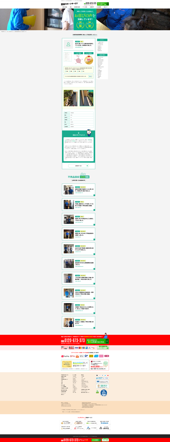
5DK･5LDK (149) (100, 63)
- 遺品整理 (74, 378)
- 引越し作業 (74, 382)
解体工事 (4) (99, 49)
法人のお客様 (63, 385)
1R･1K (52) (99, 58)
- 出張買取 (74, 386)
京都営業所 (72, 126)
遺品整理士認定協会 (65, 368)
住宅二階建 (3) (100, 71)
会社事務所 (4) (100, 70)
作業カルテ (62, 394)
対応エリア (105, 7)
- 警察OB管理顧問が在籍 (84, 381)
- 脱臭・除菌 (74, 392)
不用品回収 (77, 41)
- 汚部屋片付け (75, 387)
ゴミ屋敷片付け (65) (100, 42)
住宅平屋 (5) (99, 72)
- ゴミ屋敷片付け (75, 388)
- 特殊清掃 (74, 391)
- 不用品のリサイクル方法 (84, 382)
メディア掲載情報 (63, 386)
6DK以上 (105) (100, 64)
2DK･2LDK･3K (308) (100, 59)
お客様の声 (92, 7)
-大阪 (62, 380)
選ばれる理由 (65, 7)
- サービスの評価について (84, 387)
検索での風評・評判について (85, 392)
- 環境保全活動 (83, 383)
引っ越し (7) (99, 45)
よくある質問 (99, 7)
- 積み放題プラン (75, 381)
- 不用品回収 (74, 376)
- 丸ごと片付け (75, 377)
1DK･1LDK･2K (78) (100, 57)
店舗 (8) (99, 77)
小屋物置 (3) (99, 76)
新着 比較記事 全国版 (64, 390)
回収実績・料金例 (77, 7)
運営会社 (82, 374)
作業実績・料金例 (63, 376)
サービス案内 (85, 7)
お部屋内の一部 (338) (101, 66)
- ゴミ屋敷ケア (75, 389)
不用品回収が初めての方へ (65, 374)
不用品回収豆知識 (63, 391)
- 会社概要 (82, 376)
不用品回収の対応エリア (64, 379)
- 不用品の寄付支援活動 (84, 386)
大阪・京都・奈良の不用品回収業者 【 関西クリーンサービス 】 (84, 436)
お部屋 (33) (99, 65)
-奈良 (62, 383)
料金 (70, 7)
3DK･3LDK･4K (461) (100, 60)
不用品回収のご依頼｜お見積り (85, 389)
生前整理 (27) (99, 48)
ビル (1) (99, 69)
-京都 (62, 382)
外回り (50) (99, 75)
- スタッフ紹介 (83, 378)
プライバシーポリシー (84, 390)
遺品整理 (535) (100, 50)
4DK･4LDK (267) (100, 62)
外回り (82, 41)
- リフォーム (74, 383)
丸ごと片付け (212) (100, 44)
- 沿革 (82, 377)
